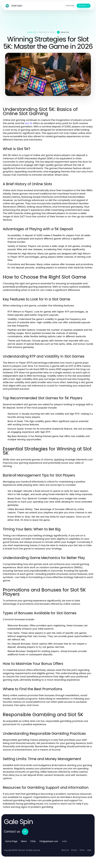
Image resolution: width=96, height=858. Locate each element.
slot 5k (28, 123)
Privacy (74, 850)
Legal (89, 850)
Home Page (11, 841)
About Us (65, 850)
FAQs (33, 841)
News (24, 841)
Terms (82, 850)
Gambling (31, 32)
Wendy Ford (65, 32)
